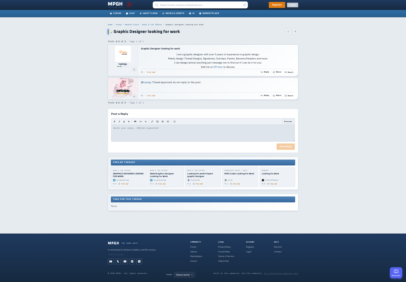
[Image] (157, 121)
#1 (142, 72)
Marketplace (196, 256)
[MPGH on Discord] (111, 261)
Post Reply (286, 147)
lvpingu (147, 82)
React (290, 72)
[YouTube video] (167, 121)
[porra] (129, 5)
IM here (218, 66)
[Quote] (135, 121)
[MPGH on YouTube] (125, 261)
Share (278, 72)
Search (193, 261)
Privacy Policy (224, 247)
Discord (278, 247)
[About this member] (134, 69)
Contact (278, 251)
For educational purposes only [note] (281, 273)
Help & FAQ (223, 261)
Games (193, 251)
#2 (142, 95)
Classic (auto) (183, 274)
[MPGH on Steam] (132, 261)
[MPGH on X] (118, 261)
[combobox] (201, 5)
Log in (292, 5)
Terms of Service (226, 256)
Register (277, 5)
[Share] (295, 31)
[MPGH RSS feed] (139, 261)
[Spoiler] (162, 121)
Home (110, 24)
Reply (266, 72)
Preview (288, 121)
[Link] (152, 121)
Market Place (132, 24)
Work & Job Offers (152, 24)
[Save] (288, 31)
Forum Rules (224, 251)
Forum (119, 24)
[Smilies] (174, 121)
